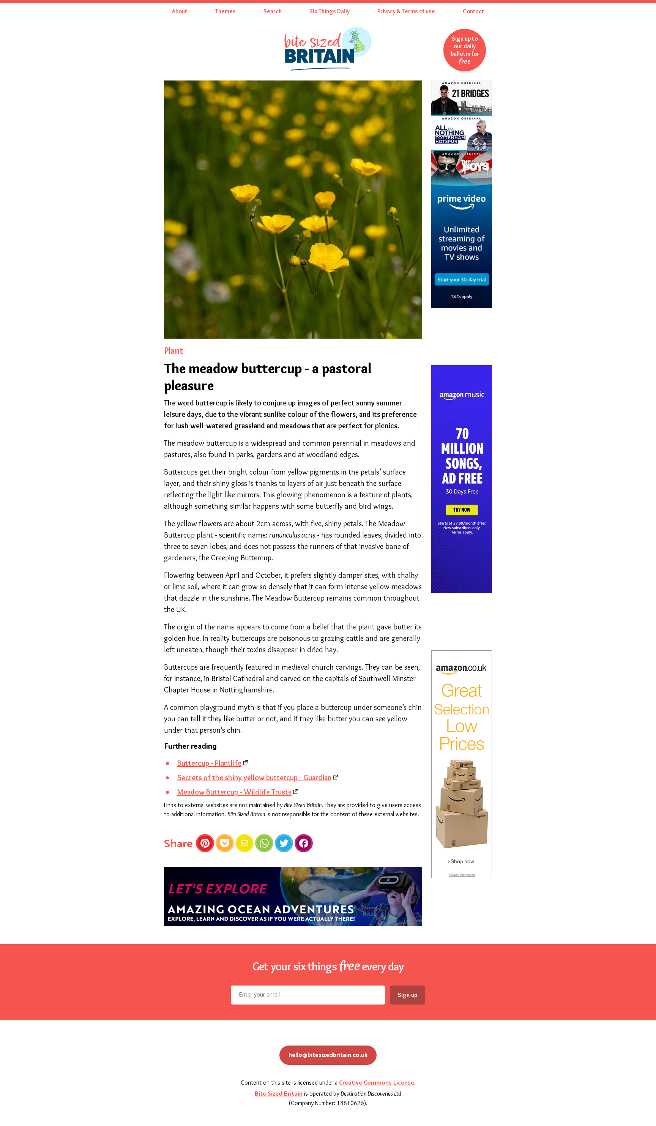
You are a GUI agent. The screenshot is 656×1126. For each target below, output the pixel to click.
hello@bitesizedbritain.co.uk (328, 1055)
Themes (225, 11)
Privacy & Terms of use (406, 11)
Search (272, 11)
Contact (473, 11)
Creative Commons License (376, 1083)
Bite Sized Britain (279, 1094)
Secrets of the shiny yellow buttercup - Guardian (254, 777)
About (180, 11)
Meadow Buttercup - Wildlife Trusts (234, 791)
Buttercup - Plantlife (209, 763)
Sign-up (407, 994)
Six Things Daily (329, 11)
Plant (173, 350)
